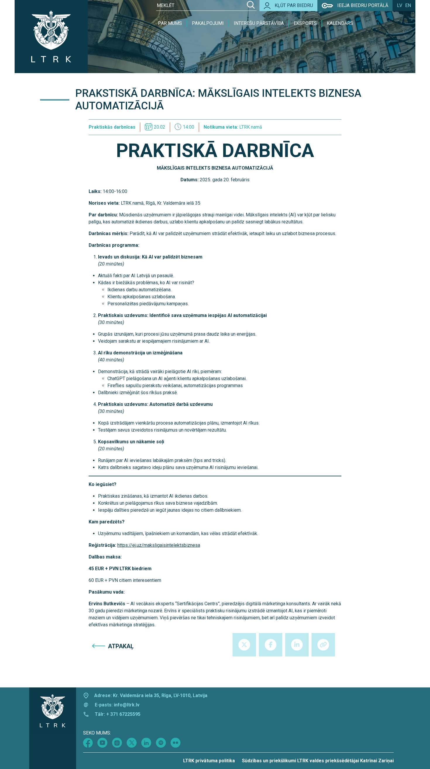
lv (399, 5)
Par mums (170, 23)
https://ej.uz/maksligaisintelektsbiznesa (158, 545)
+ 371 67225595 (123, 714)
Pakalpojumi (208, 23)
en (408, 5)
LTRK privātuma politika (209, 760)
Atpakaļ (121, 646)
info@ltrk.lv (127, 705)
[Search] (251, 6)
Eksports (305, 23)
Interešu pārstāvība (259, 23)
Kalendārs (340, 23)
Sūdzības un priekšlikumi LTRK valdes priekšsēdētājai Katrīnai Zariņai (318, 760)
